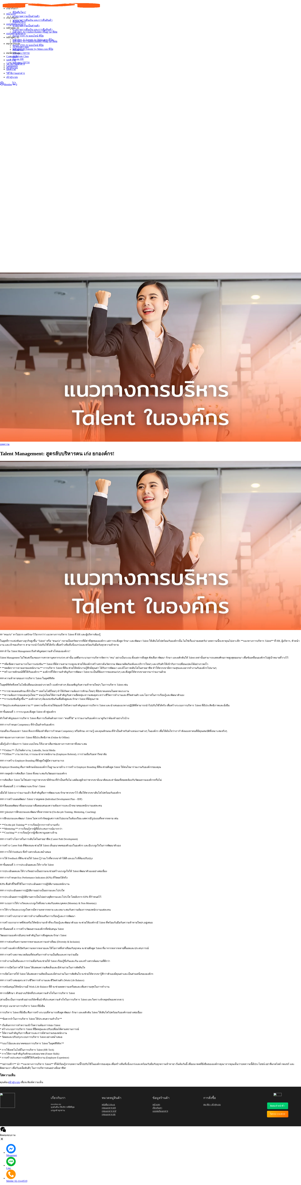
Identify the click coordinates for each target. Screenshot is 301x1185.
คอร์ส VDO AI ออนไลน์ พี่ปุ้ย (28, 45)
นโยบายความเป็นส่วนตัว (26, 25)
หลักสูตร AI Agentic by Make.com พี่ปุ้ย (33, 49)
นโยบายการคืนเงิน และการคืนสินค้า (33, 29)
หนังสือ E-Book (108, 1104)
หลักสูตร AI (12, 37)
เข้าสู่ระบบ (12, 77)
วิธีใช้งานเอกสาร (15, 73)
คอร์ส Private (13, 53)
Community (12, 66)
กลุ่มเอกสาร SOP (109, 1111)
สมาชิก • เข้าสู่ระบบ (212, 1104)
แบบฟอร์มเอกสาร (16, 33)
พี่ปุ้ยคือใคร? (19, 21)
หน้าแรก (11, 14)
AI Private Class (21, 56)
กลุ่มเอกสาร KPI (109, 1108)
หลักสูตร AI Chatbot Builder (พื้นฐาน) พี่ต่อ (35, 41)
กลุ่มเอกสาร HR (109, 1114)
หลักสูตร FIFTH (21, 62)
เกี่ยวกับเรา (12, 17)
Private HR (18, 59)
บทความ (11, 69)
